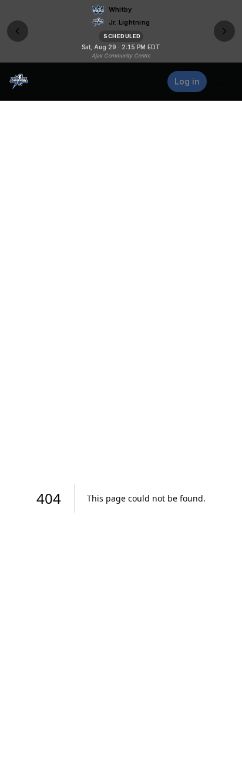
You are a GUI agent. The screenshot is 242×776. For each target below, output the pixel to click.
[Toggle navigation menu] (222, 81)
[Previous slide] (17, 31)
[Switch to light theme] (152, 81)
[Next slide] (224, 31)
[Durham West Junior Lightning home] (18, 81)
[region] (121, 31)
